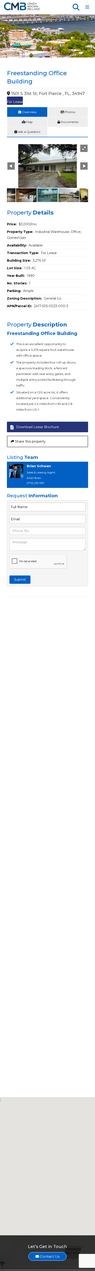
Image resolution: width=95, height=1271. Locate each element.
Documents (69, 122)
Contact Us (49, 1256)
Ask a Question (28, 132)
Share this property (30, 441)
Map (29, 122)
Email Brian (34, 478)
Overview (28, 112)
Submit (20, 580)
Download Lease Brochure (37, 427)
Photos (69, 112)
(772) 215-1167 (35, 483)
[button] (84, 148)
